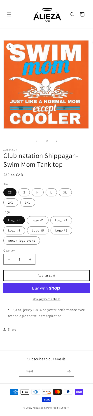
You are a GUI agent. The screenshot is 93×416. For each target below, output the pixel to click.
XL (65, 192)
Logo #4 (14, 230)
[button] (9, 14)
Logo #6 (61, 230)
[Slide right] (56, 141)
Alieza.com (39, 407)
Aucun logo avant (21, 240)
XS (10, 192)
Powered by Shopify (58, 407)
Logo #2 (38, 220)
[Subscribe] (69, 371)
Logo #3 (61, 220)
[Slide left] (37, 141)
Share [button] (12, 329)
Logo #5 (38, 230)
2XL (11, 202)
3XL (27, 202)
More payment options (46, 299)
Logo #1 (14, 220)
